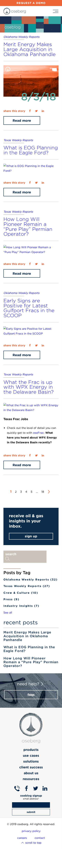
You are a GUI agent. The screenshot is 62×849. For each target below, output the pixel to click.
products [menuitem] (31, 750)
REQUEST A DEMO (31, 3)
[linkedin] (43, 111)
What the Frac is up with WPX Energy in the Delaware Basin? (28, 387)
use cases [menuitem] (31, 755)
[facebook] (30, 111)
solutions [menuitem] (31, 761)
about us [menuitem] (31, 773)
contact (40, 838)
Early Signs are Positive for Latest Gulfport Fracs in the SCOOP (28, 308)
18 (42, 491)
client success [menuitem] (31, 767)
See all (7, 612)
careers (22, 838)
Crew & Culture (20, 592)
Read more (22, 121)
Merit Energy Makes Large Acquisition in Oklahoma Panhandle (29, 49)
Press (11, 599)
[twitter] (36, 111)
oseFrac (38, 432)
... (37, 491)
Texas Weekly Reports (18, 140)
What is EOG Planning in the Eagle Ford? (30, 150)
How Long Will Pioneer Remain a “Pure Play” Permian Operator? (27, 226)
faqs (31, 695)
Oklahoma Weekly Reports (21, 37)
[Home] (14, 11)
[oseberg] (31, 730)
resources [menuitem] (31, 779)
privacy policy (31, 831)
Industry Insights (21, 605)
